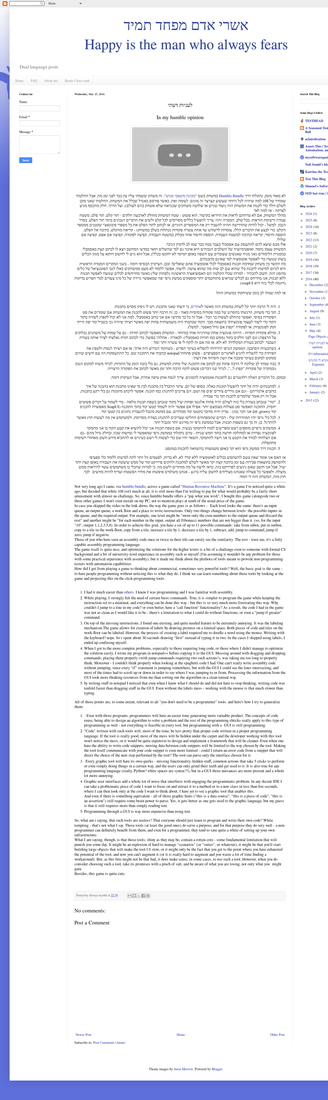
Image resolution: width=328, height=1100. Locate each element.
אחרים (196, 306)
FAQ (34, 80)
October (315, 298)
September (317, 304)
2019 (309, 259)
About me (51, 80)
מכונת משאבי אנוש (180, 195)
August (315, 311)
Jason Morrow (183, 1069)
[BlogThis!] (134, 895)
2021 (309, 246)
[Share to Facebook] (143, 895)
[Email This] (129, 895)
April (314, 372)
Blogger (217, 1069)
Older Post (277, 1034)
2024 (309, 226)
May (313, 330)
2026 (309, 213)
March (314, 379)
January (315, 392)
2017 (309, 272)
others (129, 592)
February (316, 385)
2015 (309, 400)
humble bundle (134, 486)
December (317, 284)
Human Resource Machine (203, 486)
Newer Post (83, 1034)
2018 (309, 266)
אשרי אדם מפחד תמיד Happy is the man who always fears (186, 34)
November (317, 291)
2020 (309, 253)
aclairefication (315, 138)
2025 (309, 220)
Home (19, 80)
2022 (309, 240)
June (313, 324)
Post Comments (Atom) (109, 1042)
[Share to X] (138, 895)
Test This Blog (315, 178)
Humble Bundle (231, 195)
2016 (309, 279)
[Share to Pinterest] (148, 895)
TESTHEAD (314, 120)
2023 (309, 233)
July (313, 317)
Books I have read (77, 80)
